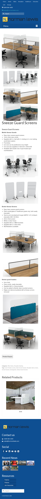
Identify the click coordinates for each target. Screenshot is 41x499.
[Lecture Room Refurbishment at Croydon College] (30, 463)
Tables (14, 1)
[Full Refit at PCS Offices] (22, 463)
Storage (9, 4)
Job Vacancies (9, 485)
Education (35, 1)
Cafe (4, 4)
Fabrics (7, 480)
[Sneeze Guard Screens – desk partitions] (20, 50)
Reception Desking (18, 366)
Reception (20, 1)
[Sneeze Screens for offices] (29, 112)
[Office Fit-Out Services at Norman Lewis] (6, 468)
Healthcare (28, 1)
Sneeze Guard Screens (22, 369)
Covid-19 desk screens (10, 367)
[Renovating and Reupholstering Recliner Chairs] (14, 463)
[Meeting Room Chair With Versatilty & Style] (14, 468)
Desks (9, 1)
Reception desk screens (32, 367)
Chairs (4, 1)
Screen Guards (5, 369)
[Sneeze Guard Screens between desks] (29, 78)
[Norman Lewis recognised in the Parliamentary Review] (6, 463)
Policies (7, 482)
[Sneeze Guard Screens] (29, 95)
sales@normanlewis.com (11, 10)
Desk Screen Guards (21, 367)
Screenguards (13, 369)
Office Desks (11, 366)
